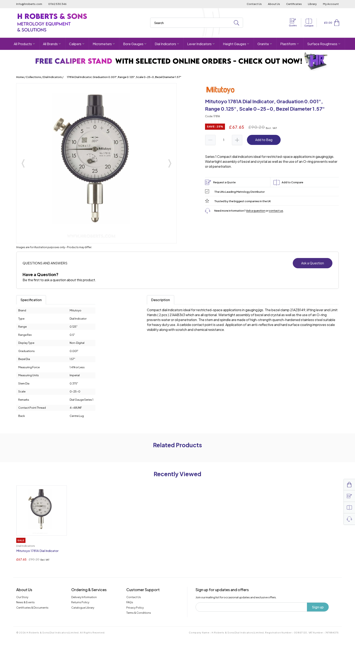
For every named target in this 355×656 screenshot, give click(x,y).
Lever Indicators (199, 44)
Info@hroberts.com (29, 4)
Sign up (318, 607)
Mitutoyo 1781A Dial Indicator (37, 551)
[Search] (236, 23)
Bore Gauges (133, 44)
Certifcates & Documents (32, 607)
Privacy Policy (135, 607)
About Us (274, 4)
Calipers (75, 44)
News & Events (25, 602)
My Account (331, 4)
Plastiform (288, 44)
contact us (276, 210)
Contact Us (254, 4)
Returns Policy (80, 602)
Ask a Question (312, 263)
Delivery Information (84, 597)
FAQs (129, 602)
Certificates (294, 4)
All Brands (50, 44)
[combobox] (196, 23)
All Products (23, 44)
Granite (263, 44)
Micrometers (102, 44)
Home (20, 77)
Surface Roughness (322, 44)
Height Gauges (234, 44)
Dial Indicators (165, 44)
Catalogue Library (82, 607)
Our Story (22, 597)
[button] (336, 22)
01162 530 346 (57, 4)
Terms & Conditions (138, 612)
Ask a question (255, 210)
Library (312, 4)
